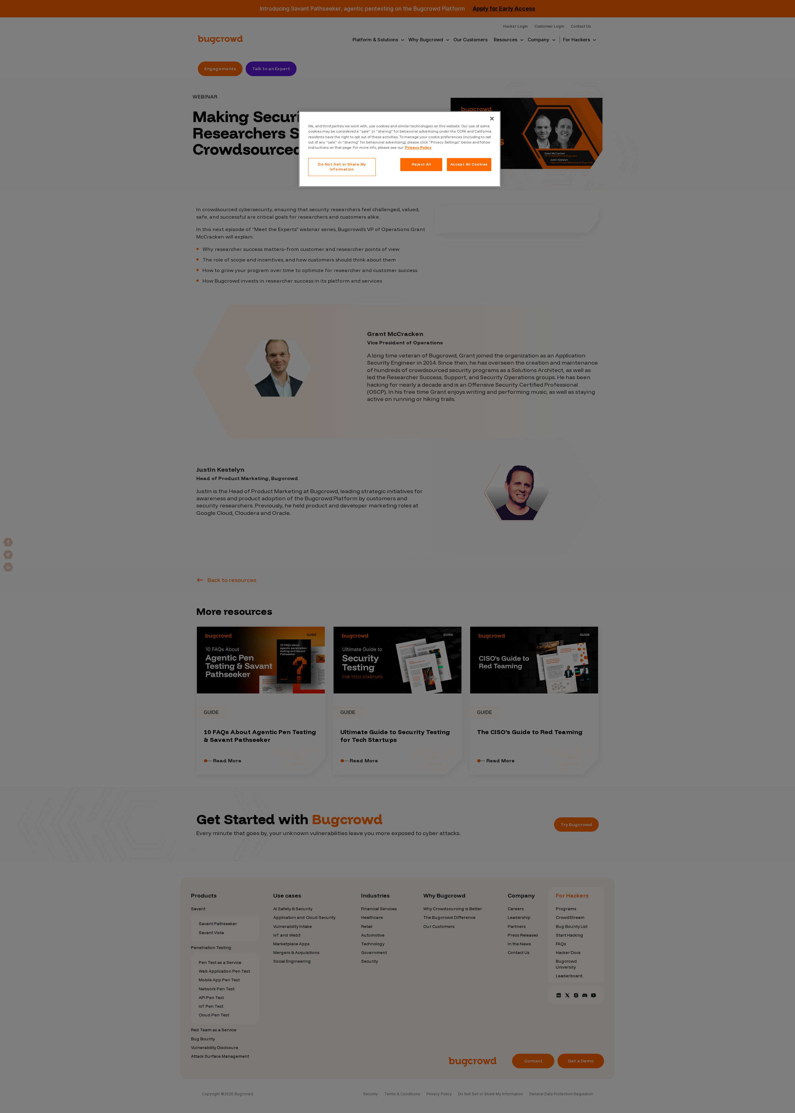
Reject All (421, 164)
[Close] (492, 118)
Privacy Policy (418, 147)
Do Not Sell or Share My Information (342, 166)
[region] (400, 149)
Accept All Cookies (469, 164)
